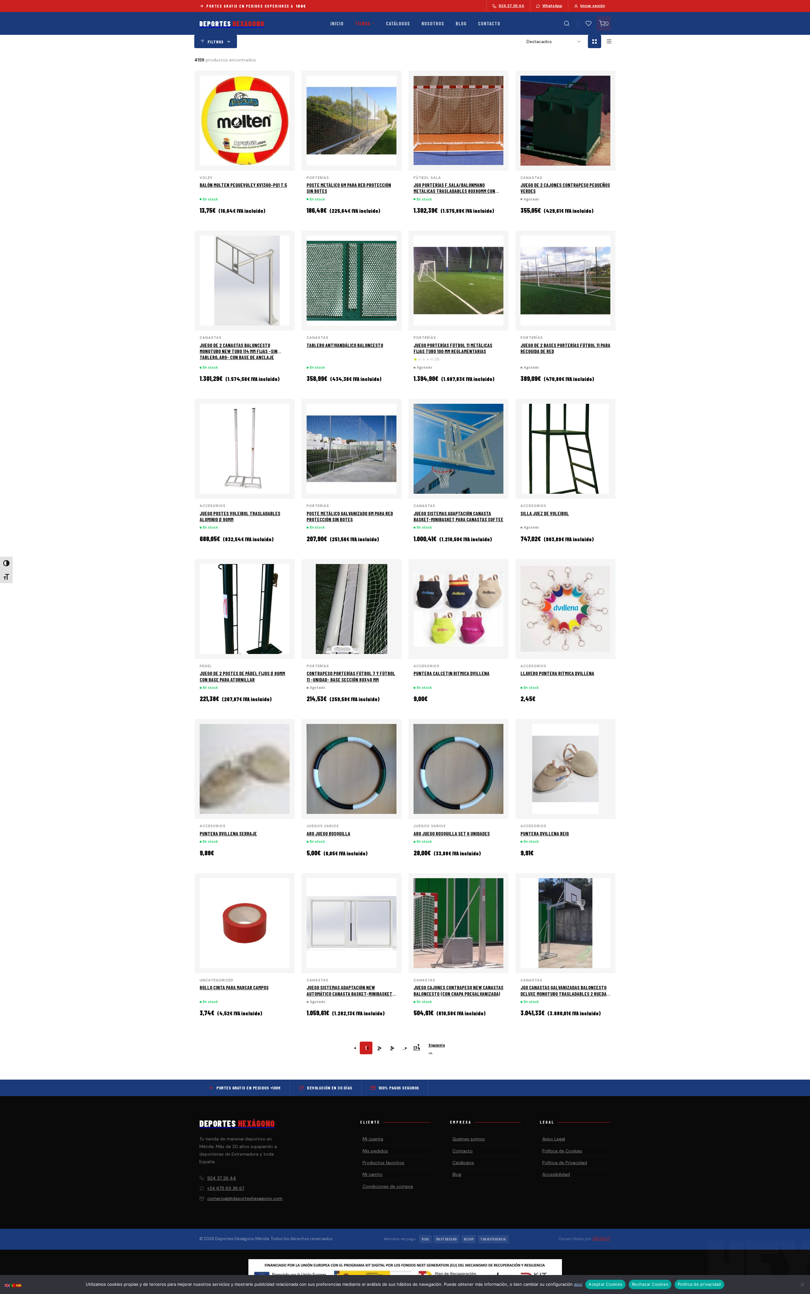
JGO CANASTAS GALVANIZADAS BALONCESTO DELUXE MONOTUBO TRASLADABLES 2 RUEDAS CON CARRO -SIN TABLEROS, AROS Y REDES (564, 993)
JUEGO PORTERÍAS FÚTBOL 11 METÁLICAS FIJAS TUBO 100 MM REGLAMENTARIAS (453, 348)
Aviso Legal (553, 1139)
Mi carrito (373, 1174)
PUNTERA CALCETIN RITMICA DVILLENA (451, 673)
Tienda (362, 23)
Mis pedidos (375, 1151)
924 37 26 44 (221, 1178)
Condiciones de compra (388, 1186)
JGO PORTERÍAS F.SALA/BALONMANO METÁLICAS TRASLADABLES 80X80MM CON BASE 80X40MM (454, 191)
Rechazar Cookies (650, 1284)
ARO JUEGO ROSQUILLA (328, 833)
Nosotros (432, 23)
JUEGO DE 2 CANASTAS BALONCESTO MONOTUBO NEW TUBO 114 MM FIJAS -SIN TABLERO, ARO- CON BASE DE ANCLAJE (238, 351)
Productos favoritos (383, 1162)
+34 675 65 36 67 (225, 1188)
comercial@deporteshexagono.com (245, 1198)
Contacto (489, 23)
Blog (461, 23)
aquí (578, 1284)
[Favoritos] (588, 23)
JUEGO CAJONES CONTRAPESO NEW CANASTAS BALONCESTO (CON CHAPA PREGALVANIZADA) (458, 990)
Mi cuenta (373, 1139)
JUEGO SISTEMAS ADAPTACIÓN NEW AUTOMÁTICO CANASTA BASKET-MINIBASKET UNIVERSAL (349, 993)
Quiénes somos (468, 1139)
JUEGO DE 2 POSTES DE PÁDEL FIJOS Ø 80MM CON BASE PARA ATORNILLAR (242, 676)
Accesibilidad (556, 1174)
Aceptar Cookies (605, 1284)
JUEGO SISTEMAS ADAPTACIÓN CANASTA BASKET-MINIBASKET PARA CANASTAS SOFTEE (458, 516)
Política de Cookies (562, 1151)
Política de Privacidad (564, 1162)
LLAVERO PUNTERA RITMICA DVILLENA (557, 673)
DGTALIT (602, 1238)
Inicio (337, 23)
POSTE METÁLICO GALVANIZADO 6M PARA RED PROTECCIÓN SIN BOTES (350, 516)
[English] (7, 1285)
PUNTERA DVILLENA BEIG (544, 833)
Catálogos (398, 23)
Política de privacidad (699, 1284)
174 (416, 1048)
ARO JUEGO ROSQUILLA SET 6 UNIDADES (452, 833)
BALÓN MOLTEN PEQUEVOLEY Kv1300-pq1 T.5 (243, 185)
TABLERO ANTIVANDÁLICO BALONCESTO (345, 345)
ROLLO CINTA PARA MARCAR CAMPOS (234, 987)
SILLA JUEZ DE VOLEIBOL (544, 513)
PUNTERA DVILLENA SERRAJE (228, 833)
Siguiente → (436, 1048)
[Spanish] (19, 1285)
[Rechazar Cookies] (802, 1284)
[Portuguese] (13, 1285)
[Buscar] (567, 23)
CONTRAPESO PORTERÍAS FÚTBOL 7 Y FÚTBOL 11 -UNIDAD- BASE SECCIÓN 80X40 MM (351, 676)
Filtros (216, 41)
